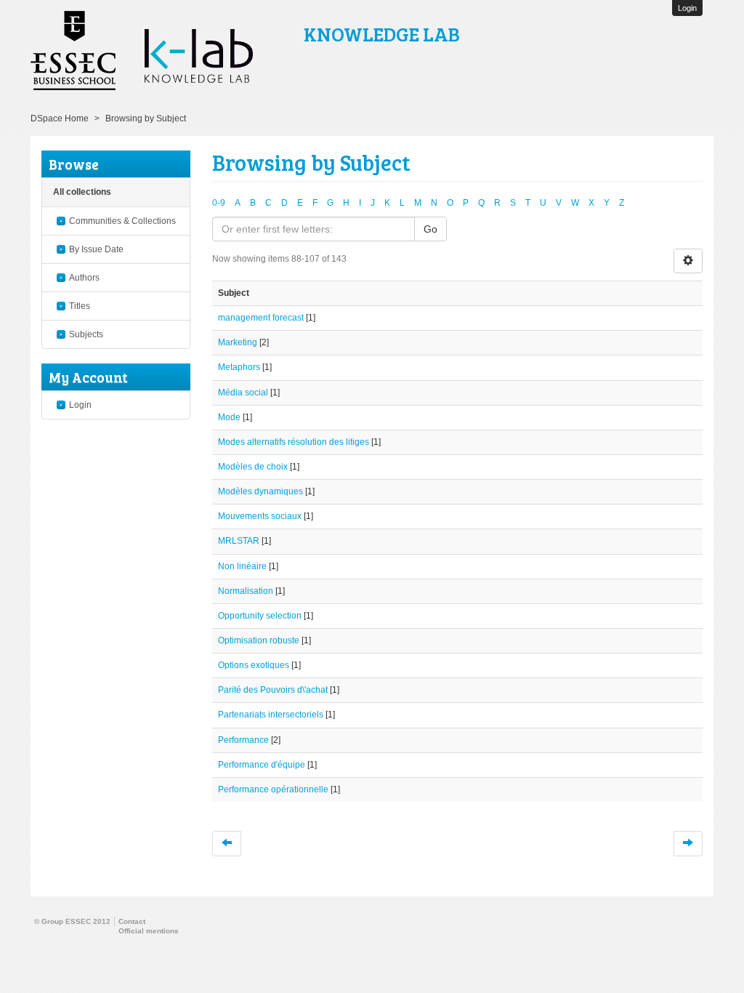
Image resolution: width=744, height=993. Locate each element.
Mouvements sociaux (260, 516)
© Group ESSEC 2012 (72, 921)
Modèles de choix (253, 467)
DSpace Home (60, 118)
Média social (243, 392)
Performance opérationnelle (273, 789)
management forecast (261, 318)
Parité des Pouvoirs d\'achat (273, 690)
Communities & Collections (122, 221)
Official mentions (148, 931)
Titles (79, 306)
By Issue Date (96, 249)
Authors (84, 278)
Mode (229, 417)
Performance (243, 740)
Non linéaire (242, 566)
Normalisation (245, 591)
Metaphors (239, 367)
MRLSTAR (238, 541)
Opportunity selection (260, 616)
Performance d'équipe (261, 765)
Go (430, 229)
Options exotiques (253, 665)
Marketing (237, 342)
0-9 (218, 203)
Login (80, 405)
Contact (131, 921)
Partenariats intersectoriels (270, 714)
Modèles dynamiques (260, 491)
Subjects (86, 334)
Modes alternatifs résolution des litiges (293, 442)
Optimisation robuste (258, 640)
